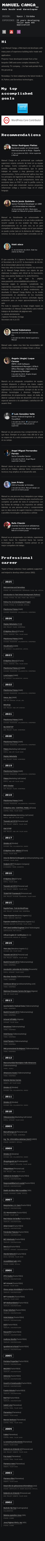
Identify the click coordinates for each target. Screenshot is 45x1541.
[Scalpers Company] (16, 864)
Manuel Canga (19, 5)
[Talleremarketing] (18, 962)
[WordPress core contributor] (22, 124)
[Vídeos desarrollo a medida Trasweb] (11, 33)
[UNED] (20, 1139)
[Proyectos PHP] (4, 33)
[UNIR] (13, 609)
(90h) (17, 1190)
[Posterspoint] (15, 1161)
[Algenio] (20, 991)
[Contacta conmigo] (19, 33)
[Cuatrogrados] (15, 1508)
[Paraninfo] (20, 969)
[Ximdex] (10, 843)
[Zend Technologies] (21, 928)
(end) (20, 1486)
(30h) (14, 1515)
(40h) (12, 1261)
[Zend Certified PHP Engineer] (22, 112)
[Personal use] (15, 821)
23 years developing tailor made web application (28, 22)
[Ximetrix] (11, 1154)
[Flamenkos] (12, 1405)
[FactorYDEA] (16, 1176)
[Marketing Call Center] (14, 749)
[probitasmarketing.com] (19, 984)
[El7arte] (13, 631)
